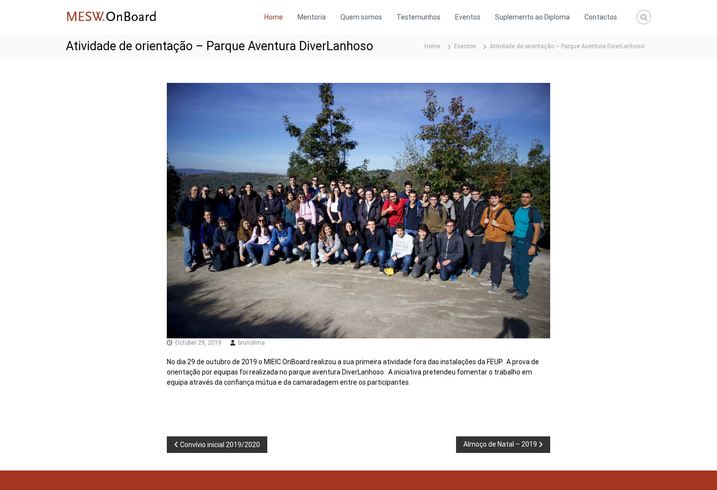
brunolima (251, 342)
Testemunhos (418, 17)
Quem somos (361, 17)
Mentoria (312, 17)
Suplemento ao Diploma (532, 17)
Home (273, 17)
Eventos (467, 17)
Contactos (600, 17)
